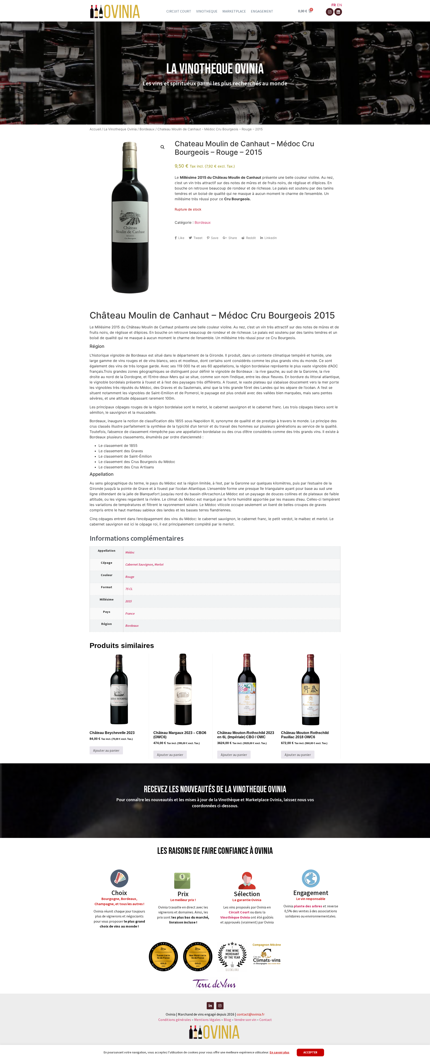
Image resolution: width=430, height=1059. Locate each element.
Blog (228, 1019)
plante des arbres (308, 906)
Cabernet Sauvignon (139, 564)
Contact (265, 1019)
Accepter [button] (310, 1052)
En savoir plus (279, 1052)
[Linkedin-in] (210, 1005)
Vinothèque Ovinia (235, 917)
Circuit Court (239, 912)
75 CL (128, 589)
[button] (163, 147)
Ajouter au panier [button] (106, 750)
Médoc (129, 552)
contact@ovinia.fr (250, 1014)
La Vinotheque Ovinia (120, 129)
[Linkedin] (338, 12)
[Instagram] (329, 12)
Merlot (158, 564)
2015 (128, 601)
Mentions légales (207, 1019)
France (129, 613)
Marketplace (234, 11)
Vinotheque (206, 11)
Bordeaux (147, 129)
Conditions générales (174, 1019)
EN (339, 5)
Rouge (129, 577)
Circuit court (178, 11)
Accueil (95, 129)
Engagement (262, 11)
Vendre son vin (245, 1019)
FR (333, 5)
